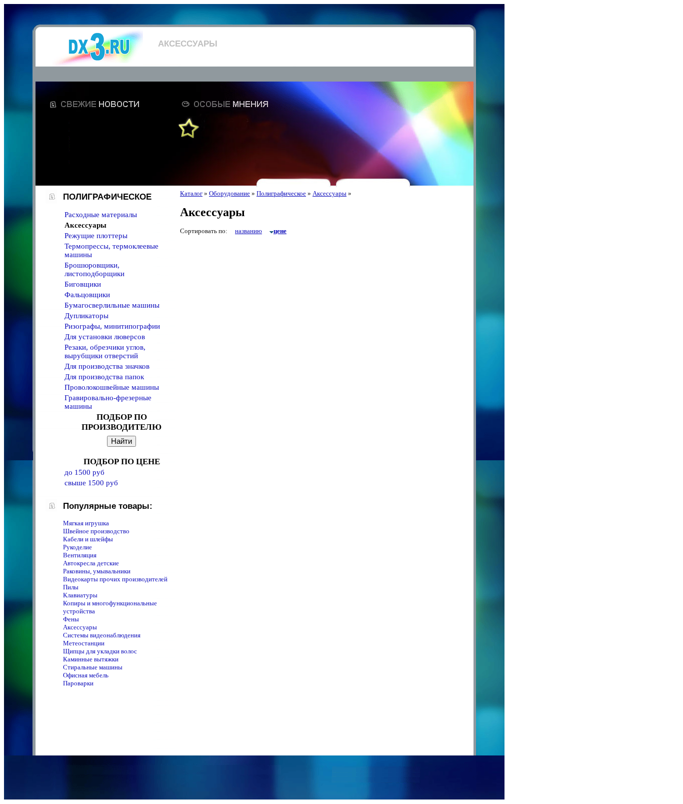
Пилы (70, 587)
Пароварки (78, 683)
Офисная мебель (85, 675)
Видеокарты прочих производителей (115, 579)
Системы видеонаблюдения (101, 635)
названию (248, 231)
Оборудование (229, 193)
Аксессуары (80, 627)
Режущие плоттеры (96, 236)
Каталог (191, 193)
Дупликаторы (86, 316)
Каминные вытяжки (90, 659)
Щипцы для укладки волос (100, 651)
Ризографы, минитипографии (112, 326)
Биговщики (82, 284)
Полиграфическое (281, 193)
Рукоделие (77, 547)
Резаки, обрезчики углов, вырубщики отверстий (105, 351)
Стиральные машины (92, 667)
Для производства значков (107, 366)
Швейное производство (96, 531)
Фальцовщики (87, 295)
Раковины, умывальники (96, 571)
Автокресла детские (91, 563)
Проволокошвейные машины (111, 387)
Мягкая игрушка (86, 523)
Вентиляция (79, 555)
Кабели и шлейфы (88, 539)
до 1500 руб (84, 472)
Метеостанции (83, 643)
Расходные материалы (100, 215)
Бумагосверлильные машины (112, 305)
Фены (71, 619)
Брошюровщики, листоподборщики (94, 269)
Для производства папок (104, 377)
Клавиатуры (80, 595)
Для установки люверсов (104, 337)
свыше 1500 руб (91, 483)
